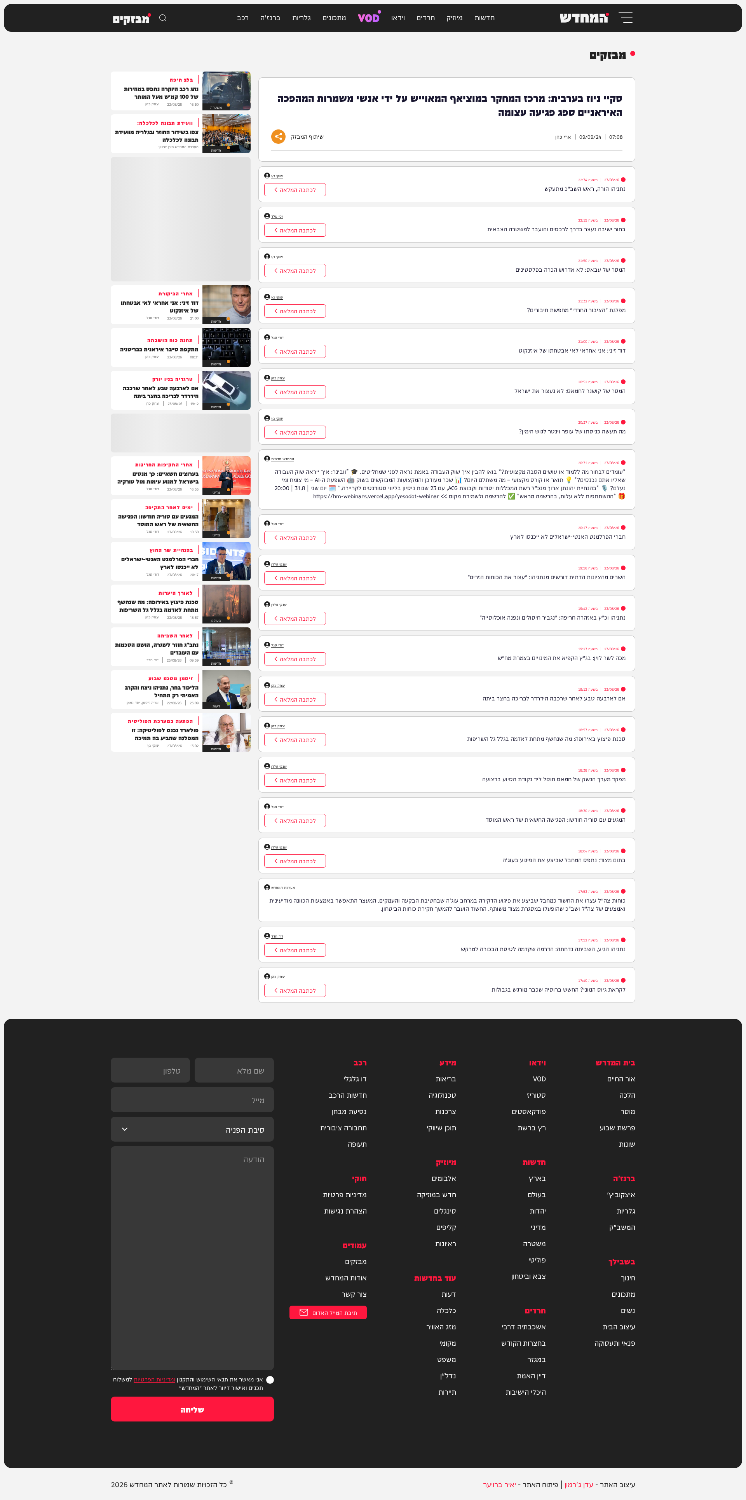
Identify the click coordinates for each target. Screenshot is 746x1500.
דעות (448, 1293)
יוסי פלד (277, 216)
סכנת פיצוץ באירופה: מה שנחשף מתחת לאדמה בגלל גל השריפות (546, 738)
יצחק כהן (278, 378)
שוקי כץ (277, 175)
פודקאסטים (529, 1111)
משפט (446, 1359)
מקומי (447, 1342)
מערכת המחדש (283, 887)
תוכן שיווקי (441, 1127)
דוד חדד (277, 936)
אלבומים (444, 1177)
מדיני (538, 1226)
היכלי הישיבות (525, 1391)
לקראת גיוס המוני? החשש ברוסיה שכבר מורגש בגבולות (559, 989)
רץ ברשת (532, 1127)
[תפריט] (625, 18)
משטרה (534, 1243)
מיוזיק (454, 17)
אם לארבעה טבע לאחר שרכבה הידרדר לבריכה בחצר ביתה (554, 697)
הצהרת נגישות (345, 1210)
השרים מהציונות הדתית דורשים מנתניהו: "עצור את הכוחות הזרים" (546, 576)
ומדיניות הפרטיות (154, 1378)
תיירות (447, 1391)
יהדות (538, 1210)
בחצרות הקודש (523, 1342)
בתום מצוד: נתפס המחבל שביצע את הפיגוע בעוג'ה (564, 859)
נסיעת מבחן (349, 1111)
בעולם (537, 1194)
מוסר (628, 1111)
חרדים (426, 17)
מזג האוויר (441, 1326)
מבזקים (356, 1261)
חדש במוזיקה (436, 1194)
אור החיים (621, 1078)
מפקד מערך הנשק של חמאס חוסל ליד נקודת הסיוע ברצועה (554, 778)
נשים (628, 1310)
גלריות (301, 17)
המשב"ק (622, 1226)
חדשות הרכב (348, 1094)
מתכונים (334, 17)
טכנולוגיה (442, 1094)
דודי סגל (277, 337)
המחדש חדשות (282, 458)
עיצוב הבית (619, 1326)
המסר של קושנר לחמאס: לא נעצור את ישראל (570, 390)
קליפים (446, 1226)
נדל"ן (448, 1375)
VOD (369, 17)
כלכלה (446, 1310)
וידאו (398, 17)
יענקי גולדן (279, 564)
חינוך (628, 1277)
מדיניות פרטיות (345, 1194)
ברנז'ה (270, 17)
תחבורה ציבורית (343, 1127)
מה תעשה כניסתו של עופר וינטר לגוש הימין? (572, 430)
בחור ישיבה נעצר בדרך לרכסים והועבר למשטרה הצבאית (556, 228)
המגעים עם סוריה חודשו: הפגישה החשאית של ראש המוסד (556, 819)
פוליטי (537, 1259)
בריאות (446, 1078)
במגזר (536, 1359)
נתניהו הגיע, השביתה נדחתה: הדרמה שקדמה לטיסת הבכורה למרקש (543, 948)
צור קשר (354, 1293)
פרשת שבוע (617, 1127)
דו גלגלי (355, 1078)
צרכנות (445, 1111)
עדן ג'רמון (579, 1484)
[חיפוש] (163, 18)
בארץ (537, 1177)
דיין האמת (531, 1375)
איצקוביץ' (621, 1194)
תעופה (357, 1143)
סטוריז (536, 1094)
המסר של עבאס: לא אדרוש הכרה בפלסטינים (571, 269)
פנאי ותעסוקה (614, 1342)
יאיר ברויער (499, 1484)
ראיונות (445, 1243)
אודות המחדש (346, 1277)
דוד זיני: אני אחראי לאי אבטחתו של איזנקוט (572, 350)
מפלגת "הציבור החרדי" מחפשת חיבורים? (576, 309)
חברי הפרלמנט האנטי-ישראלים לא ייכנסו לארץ (568, 536)
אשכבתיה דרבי (524, 1326)
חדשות (484, 17)
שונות (627, 1143)
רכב (243, 17)
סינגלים (445, 1210)
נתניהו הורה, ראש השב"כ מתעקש (585, 188)
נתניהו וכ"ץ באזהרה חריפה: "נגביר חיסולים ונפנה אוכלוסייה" (552, 617)
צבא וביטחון (528, 1275)
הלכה (627, 1094)
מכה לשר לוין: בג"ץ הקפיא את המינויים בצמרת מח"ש (562, 657)
